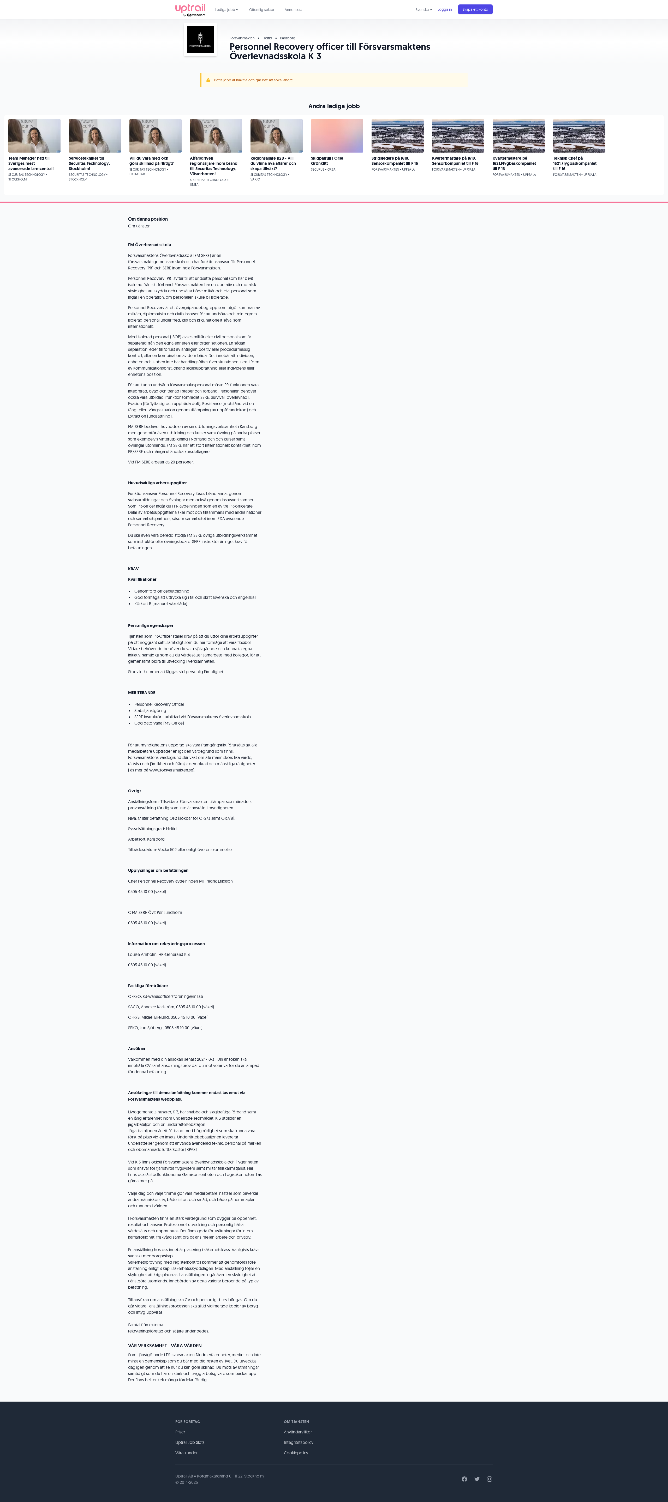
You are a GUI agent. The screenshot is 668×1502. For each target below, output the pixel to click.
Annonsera (293, 9)
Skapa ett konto (475, 9)
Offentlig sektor (261, 9)
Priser (180, 1431)
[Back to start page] (190, 9)
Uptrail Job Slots (190, 1442)
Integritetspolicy (298, 1442)
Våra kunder (186, 1452)
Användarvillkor (298, 1431)
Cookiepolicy (296, 1452)
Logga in (445, 9)
